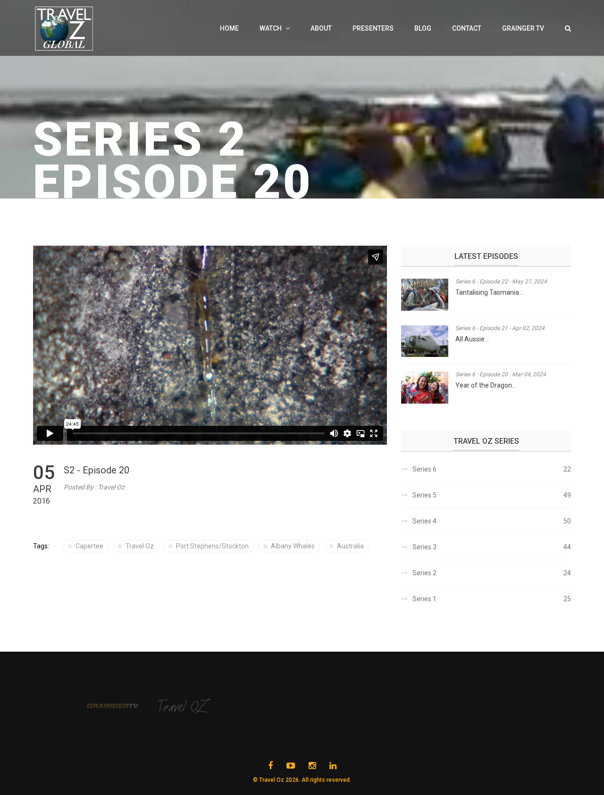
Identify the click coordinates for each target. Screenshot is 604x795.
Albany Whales (293, 546)
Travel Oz (140, 546)
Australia (350, 546)
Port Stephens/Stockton (212, 546)
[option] (123, 706)
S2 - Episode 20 (96, 470)
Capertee (89, 546)
